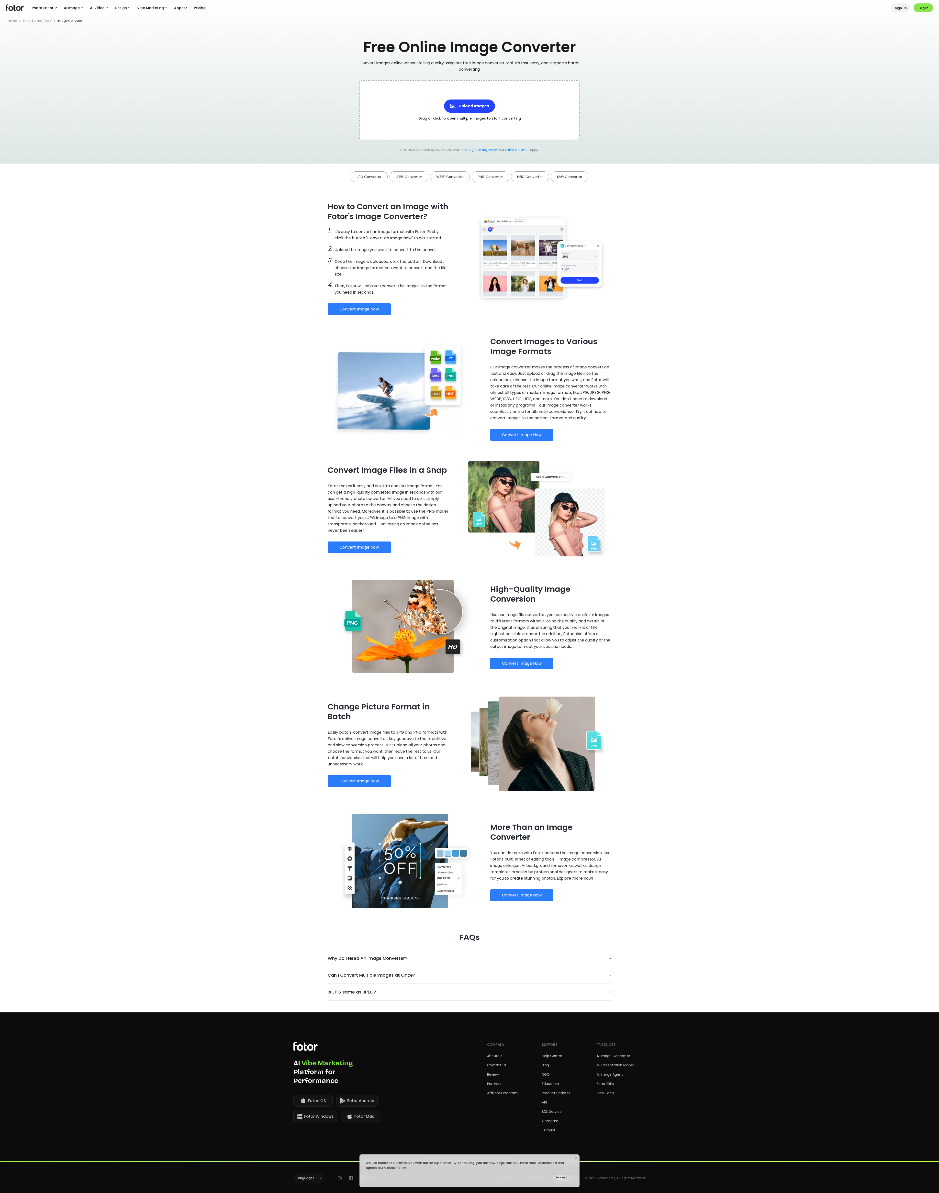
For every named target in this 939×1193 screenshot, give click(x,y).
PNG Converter (490, 176)
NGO (546, 1074)
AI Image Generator (613, 1055)
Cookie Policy (395, 1167)
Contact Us (496, 1065)
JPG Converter (369, 176)
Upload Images (474, 106)
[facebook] (351, 1178)
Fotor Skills (605, 1083)
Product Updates (556, 1093)
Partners (494, 1083)
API (544, 1102)
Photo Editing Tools (37, 21)
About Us (494, 1055)
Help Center (552, 1055)
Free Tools (605, 1093)
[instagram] (340, 1178)
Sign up (901, 8)
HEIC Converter (530, 176)
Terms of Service (517, 150)
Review (493, 1074)
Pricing (200, 7)
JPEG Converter (409, 176)
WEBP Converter (450, 176)
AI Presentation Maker (615, 1065)
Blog (545, 1065)
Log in (923, 8)
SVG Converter (569, 176)
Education (550, 1083)
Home (12, 21)
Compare (550, 1120)
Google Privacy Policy (481, 150)
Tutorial (548, 1130)
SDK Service (552, 1111)
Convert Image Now (359, 309)
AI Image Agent (610, 1074)
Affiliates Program (502, 1093)
